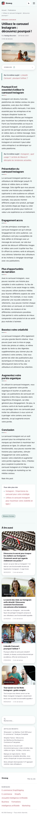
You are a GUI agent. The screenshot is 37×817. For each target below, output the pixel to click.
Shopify (18, 794)
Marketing (26, 806)
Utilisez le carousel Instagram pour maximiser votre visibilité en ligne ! (19, 501)
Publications (12, 10)
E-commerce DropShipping (13, 790)
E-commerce (7, 794)
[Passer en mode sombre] (29, 3)
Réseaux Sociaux (9, 19)
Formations (16, 802)
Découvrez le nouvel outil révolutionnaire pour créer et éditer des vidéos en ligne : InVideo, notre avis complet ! (18, 748)
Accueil (4, 10)
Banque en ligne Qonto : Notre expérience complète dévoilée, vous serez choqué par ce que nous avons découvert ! (17, 756)
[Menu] (34, 3)
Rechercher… (8, 721)
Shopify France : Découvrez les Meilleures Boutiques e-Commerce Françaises (14, 740)
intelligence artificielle (11, 806)
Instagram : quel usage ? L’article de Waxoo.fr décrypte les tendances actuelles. (19, 157)
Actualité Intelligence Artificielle (15, 798)
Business (5, 802)
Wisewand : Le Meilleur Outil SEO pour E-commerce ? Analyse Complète (18, 733)
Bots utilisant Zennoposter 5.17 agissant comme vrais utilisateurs (18, 763)
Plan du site (31, 779)
